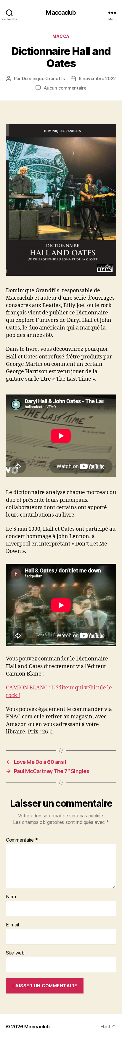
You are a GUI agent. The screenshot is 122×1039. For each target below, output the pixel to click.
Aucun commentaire (65, 88)
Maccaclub (61, 12)
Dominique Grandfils (43, 78)
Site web (15, 953)
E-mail (12, 925)
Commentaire (22, 840)
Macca (61, 36)
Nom (11, 897)
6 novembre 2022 (97, 78)
